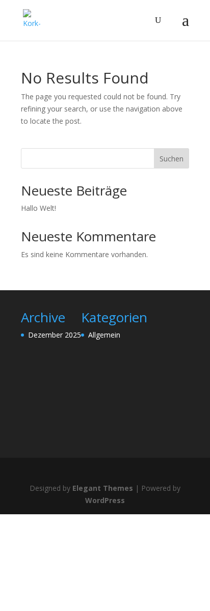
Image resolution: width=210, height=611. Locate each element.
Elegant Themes (102, 488)
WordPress (105, 500)
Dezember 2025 (54, 335)
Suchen (171, 158)
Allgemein (104, 335)
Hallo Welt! (38, 208)
